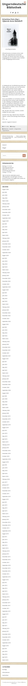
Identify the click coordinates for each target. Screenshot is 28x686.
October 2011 (5, 608)
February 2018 (6, 479)
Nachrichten (5, 675)
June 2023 (4, 295)
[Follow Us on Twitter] (13, 13)
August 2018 (5, 462)
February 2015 (6, 516)
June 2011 (4, 620)
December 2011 (6, 602)
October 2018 (5, 456)
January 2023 (5, 310)
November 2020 (6, 384)
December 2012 (6, 568)
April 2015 (4, 511)
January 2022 (5, 344)
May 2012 (4, 588)
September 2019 (6, 424)
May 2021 (4, 367)
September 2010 (6, 643)
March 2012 (5, 594)
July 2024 (4, 258)
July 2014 (4, 536)
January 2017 (5, 485)
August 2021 (5, 358)
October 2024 (5, 249)
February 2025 (6, 238)
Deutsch (4, 145)
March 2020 (5, 407)
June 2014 (4, 539)
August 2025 (5, 221)
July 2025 (4, 224)
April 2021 (4, 370)
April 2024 (4, 267)
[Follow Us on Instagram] (18, 13)
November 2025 (6, 212)
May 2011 (4, 622)
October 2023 (5, 284)
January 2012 (5, 599)
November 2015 (6, 490)
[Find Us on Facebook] (10, 13)
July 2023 (4, 292)
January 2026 (5, 206)
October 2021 (5, 353)
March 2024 (5, 270)
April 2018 (4, 473)
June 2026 (4, 195)
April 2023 (4, 301)
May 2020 (4, 401)
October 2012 (5, 574)
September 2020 (6, 390)
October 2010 (5, 640)
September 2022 (6, 321)
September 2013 (6, 565)
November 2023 (6, 281)
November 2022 (6, 315)
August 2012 (5, 579)
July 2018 (4, 465)
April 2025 (4, 232)
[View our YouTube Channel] (15, 13)
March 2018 (5, 476)
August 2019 (5, 427)
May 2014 (4, 542)
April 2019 (4, 439)
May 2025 (4, 229)
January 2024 (5, 275)
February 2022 (6, 341)
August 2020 (5, 393)
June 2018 (4, 468)
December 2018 (6, 450)
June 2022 (4, 330)
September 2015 (6, 496)
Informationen (6, 672)
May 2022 (4, 333)
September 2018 (6, 459)
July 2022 (4, 327)
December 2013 (6, 556)
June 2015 (4, 505)
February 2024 (6, 272)
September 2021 (6, 356)
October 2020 (5, 387)
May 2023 (4, 298)
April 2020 (4, 404)
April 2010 (4, 657)
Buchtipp (13, 126)
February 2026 (6, 203)
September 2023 (6, 287)
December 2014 (6, 522)
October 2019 (5, 422)
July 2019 (4, 430)
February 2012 (6, 597)
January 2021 (5, 379)
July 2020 (4, 396)
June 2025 (4, 226)
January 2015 (5, 519)
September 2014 (6, 531)
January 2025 (5, 241)
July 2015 (4, 502)
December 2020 (6, 381)
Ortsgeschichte (17, 129)
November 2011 (6, 605)
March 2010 (5, 660)
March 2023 (5, 304)
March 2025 (5, 235)
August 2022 (5, 324)
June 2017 (4, 482)
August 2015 (5, 499)
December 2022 (6, 313)
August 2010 (5, 645)
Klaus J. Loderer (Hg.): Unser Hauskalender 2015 (20, 136)
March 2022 (5, 338)
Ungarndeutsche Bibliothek (14, 5)
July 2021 (4, 361)
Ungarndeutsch (5, 130)
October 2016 (5, 488)
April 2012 (4, 591)
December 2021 (6, 347)
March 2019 (5, 442)
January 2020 (5, 413)
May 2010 (4, 654)
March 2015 (5, 513)
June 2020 (4, 399)
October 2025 (5, 215)
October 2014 (5, 528)
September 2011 (6, 611)
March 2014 (5, 548)
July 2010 (4, 648)
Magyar (4, 148)
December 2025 (6, 209)
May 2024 (4, 264)
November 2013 (6, 559)
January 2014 (5, 554)
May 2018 (4, 470)
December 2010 (6, 634)
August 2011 (5, 614)
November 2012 (6, 571)
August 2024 (5, 255)
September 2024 (6, 252)
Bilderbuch (6, 129)
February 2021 (6, 376)
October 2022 (5, 318)
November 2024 (6, 247)
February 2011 (6, 628)
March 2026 (5, 201)
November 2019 (6, 419)
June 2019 (4, 433)
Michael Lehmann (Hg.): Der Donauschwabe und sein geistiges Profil (7, 137)
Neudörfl (11, 129)
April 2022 (4, 335)
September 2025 (6, 218)
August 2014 (5, 533)
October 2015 (5, 493)
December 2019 (6, 416)
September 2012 (6, 577)
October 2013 (5, 562)
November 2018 (6, 453)
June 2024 (4, 261)
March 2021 (5, 373)
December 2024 (6, 244)
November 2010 (6, 637)
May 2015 (4, 508)
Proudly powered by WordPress (9, 682)
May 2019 (4, 436)
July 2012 (4, 582)
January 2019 (5, 447)
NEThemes (14, 683)
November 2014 (6, 525)
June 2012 (4, 585)
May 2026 (4, 198)
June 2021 (4, 364)
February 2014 (6, 551)
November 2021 (6, 350)
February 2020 (6, 410)
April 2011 (4, 625)
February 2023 (6, 307)
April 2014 (4, 545)
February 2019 (6, 445)
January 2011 (5, 631)
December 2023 (6, 278)
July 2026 (4, 192)
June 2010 (4, 651)
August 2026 (5, 189)
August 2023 (5, 290)
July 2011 (4, 617)
